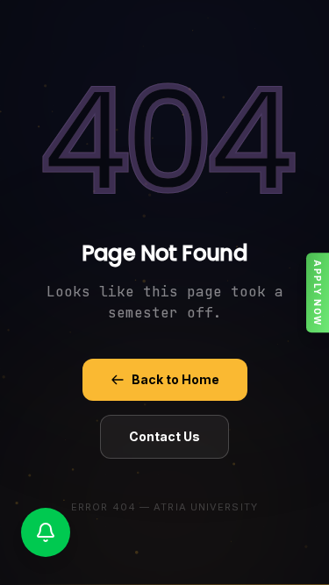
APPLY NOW (317, 293)
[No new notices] (45, 532)
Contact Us (164, 436)
